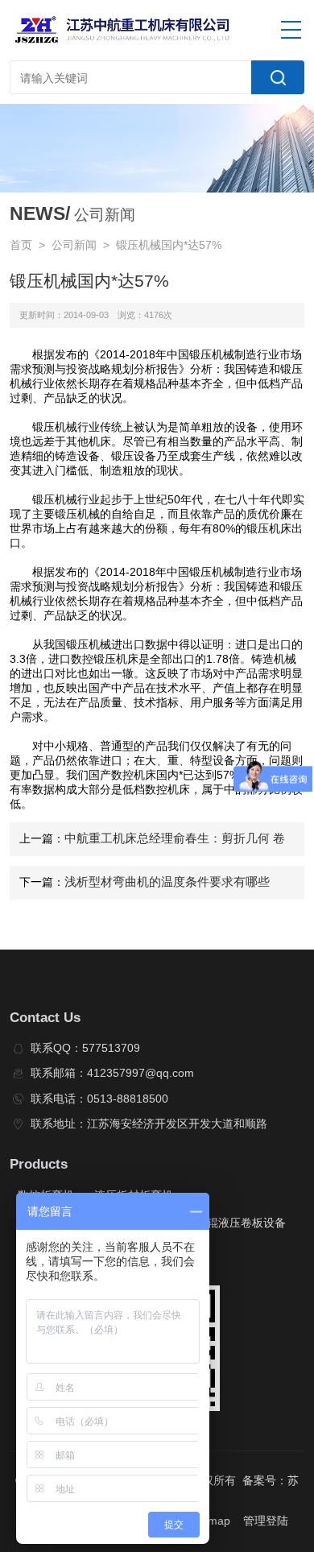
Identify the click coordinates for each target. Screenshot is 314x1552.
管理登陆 (265, 1521)
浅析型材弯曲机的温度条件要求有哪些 (167, 881)
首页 (21, 245)
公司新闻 (74, 245)
